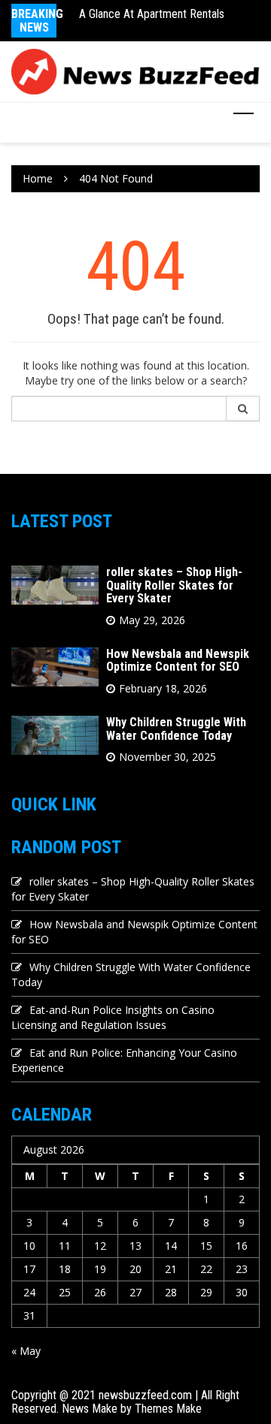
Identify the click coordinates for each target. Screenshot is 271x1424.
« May (26, 1351)
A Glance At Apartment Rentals (151, 14)
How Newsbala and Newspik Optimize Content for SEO (177, 660)
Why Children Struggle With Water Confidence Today (176, 729)
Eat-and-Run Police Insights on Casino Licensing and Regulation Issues (113, 1017)
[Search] (243, 408)
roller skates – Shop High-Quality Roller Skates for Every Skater (174, 585)
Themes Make (168, 1408)
